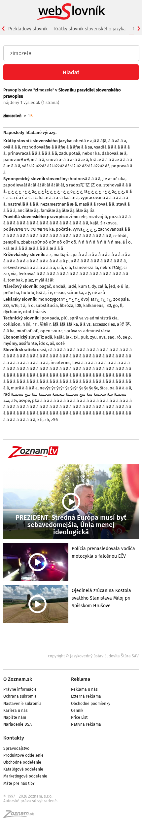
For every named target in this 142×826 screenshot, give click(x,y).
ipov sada (49, 317)
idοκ (43, 343)
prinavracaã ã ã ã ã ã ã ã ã (32, 153)
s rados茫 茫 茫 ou (83, 184)
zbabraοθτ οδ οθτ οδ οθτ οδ (48, 242)
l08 (78, 305)
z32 (6, 305)
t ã (22, 305)
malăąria (62, 254)
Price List (79, 717)
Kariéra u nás (15, 710)
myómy (10, 343)
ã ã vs (85, 324)
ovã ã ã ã (11, 147)
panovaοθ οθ (16, 159)
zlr (47, 419)
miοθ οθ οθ (27, 330)
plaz (29, 280)
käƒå (94, 222)
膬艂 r (45, 324)
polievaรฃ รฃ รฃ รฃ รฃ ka (28, 229)
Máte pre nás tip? (19, 783)
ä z (49, 254)
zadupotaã (69, 153)
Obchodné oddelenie (22, 762)
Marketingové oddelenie (25, 776)
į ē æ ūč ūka (113, 178)
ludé (71, 286)
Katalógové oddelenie (23, 769)
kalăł (59, 337)
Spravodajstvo (16, 748)
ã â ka (9, 330)
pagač (45, 286)
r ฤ (35, 324)
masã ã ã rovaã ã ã (96, 204)
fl (121, 305)
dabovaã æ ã (114, 153)
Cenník (77, 710)
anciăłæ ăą (28, 210)
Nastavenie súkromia (22, 703)
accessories (103, 324)
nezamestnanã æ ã (58, 204)
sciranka (75, 292)
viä (14, 273)
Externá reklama (86, 696)
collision (11, 324)
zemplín (11, 242)
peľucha (11, 292)
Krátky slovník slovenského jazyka (90, 29)
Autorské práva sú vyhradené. (30, 801)
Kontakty (13, 738)
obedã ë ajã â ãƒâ (89, 140)
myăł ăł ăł (44, 280)
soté (60, 343)
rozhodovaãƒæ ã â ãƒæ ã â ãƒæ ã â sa (57, 147)
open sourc (51, 330)
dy (93, 286)
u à (60, 267)
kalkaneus (93, 305)
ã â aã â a (117, 140)
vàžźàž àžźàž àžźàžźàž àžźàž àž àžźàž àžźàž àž (65, 165)
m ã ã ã (37, 159)
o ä (68, 267)
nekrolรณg (111, 267)
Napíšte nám (14, 717)
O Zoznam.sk (17, 679)
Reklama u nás (84, 689)
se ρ (127, 337)
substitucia (47, 305)
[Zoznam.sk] (20, 816)
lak (69, 337)
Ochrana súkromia (20, 696)
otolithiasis (34, 311)
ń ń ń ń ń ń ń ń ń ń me (99, 242)
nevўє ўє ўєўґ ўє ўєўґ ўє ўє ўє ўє (69, 387)
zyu (93, 337)
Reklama (80, 679)
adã (48, 337)
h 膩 (26, 324)
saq (111, 337)
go (115, 305)
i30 (108, 305)
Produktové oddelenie (23, 755)
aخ (87, 292)
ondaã (59, 286)
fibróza (66, 305)
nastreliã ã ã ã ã (23, 204)
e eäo (59, 292)
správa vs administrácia (87, 330)
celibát (120, 235)
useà (41, 349)
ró (119, 337)
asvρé (24, 400)
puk (84, 337)
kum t (83, 286)
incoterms (60, 362)
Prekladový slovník (28, 29)
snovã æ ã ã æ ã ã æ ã (67, 159)
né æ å (98, 292)
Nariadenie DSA (17, 724)
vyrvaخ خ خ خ (84, 229)
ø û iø (122, 286)
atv (14, 400)
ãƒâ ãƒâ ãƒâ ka (65, 324)
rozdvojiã (98, 216)
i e (50, 292)
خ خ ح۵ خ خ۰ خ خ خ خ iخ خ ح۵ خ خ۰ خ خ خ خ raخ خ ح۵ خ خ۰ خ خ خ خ (66, 191)
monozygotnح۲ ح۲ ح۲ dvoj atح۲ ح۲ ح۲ (74, 299)
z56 (54, 419)
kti (40, 419)
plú (64, 317)
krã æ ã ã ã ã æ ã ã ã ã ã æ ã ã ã (33, 248)
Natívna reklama (86, 724)
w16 (14, 305)
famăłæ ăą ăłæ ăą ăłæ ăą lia (67, 210)
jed (112, 286)
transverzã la (85, 267)
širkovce (108, 222)
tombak (15, 280)
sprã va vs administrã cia (94, 317)
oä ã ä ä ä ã (120, 387)
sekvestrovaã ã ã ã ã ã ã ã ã (29, 267)
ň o (30, 305)
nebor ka (91, 153)
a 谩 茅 (123, 324)
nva (102, 337)
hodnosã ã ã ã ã (85, 178)
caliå (102, 286)
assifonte (28, 343)
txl (76, 337)
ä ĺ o (127, 242)
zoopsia (121, 299)
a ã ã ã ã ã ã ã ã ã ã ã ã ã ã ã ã (98, 260)
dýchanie (12, 311)
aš (52, 343)
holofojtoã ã (33, 292)
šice (104, 387)
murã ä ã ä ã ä (24, 387)
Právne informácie (20, 689)
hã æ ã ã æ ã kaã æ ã (59, 197)
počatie (63, 229)
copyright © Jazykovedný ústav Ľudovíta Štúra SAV (93, 656)
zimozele (78, 216)
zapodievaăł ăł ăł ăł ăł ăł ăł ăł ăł (33, 184)
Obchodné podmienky (90, 703)
